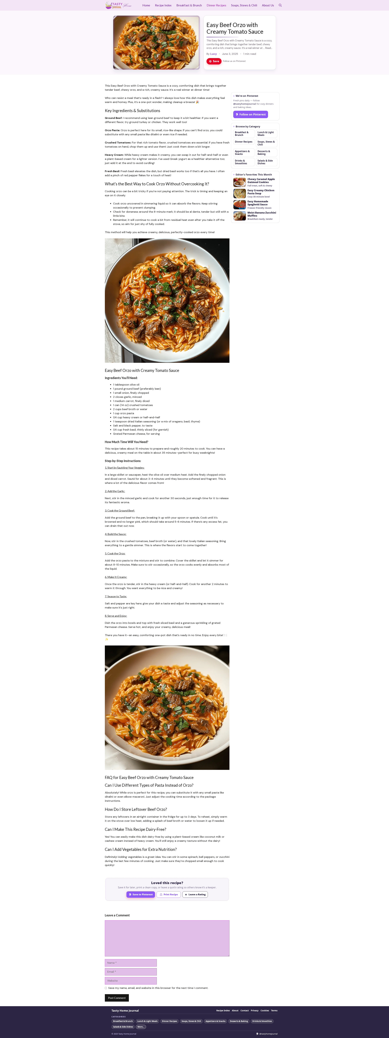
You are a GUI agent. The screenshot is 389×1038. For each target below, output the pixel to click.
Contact (245, 1010)
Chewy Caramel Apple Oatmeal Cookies (261, 181)
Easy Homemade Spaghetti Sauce (258, 203)
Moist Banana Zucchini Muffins (262, 214)
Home (146, 5)
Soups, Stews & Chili (244, 5)
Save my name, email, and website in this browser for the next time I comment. (158, 988)
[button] (280, 5)
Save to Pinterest (143, 894)
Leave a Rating (197, 894)
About (235, 1010)
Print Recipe (171, 894)
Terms (274, 1010)
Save (216, 61)
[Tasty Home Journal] (118, 5)
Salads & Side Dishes (265, 162)
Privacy (254, 1010)
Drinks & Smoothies (241, 162)
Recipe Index (163, 5)
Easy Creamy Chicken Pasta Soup (261, 192)
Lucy (213, 54)
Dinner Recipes (216, 5)
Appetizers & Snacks (242, 152)
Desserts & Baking (264, 152)
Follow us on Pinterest (234, 61)
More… (141, 1026)
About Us (268, 5)
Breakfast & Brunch (189, 5)
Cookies (265, 1010)
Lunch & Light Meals (266, 133)
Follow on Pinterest (252, 114)
